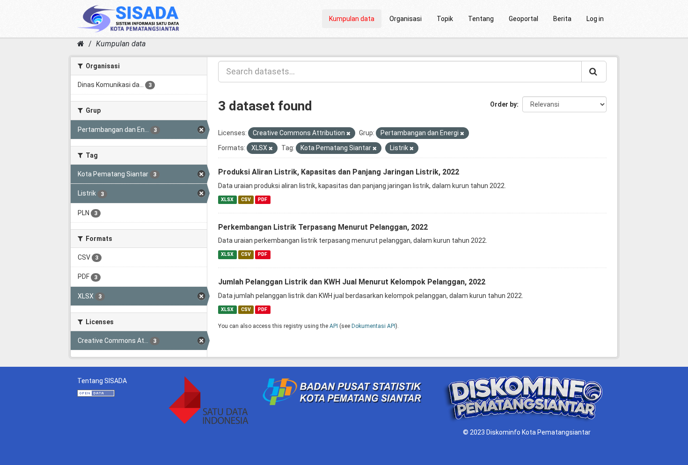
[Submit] (594, 71)
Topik (445, 18)
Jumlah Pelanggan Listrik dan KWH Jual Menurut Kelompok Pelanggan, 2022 (351, 281)
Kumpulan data (351, 18)
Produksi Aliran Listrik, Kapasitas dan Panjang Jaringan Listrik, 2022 (338, 171)
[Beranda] (80, 43)
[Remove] (348, 134)
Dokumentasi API (373, 326)
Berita (562, 18)
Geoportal (523, 18)
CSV (246, 199)
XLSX (227, 199)
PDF (262, 199)
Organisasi (405, 18)
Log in (595, 18)
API (333, 326)
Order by (503, 104)
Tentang (481, 18)
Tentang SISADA (102, 381)
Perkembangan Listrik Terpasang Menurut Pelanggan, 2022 (323, 227)
